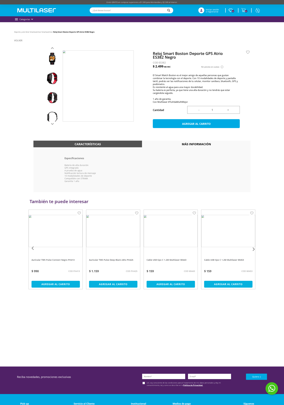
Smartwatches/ (36, 32)
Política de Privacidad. (193, 385)
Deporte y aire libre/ (22, 32)
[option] (56, 251)
